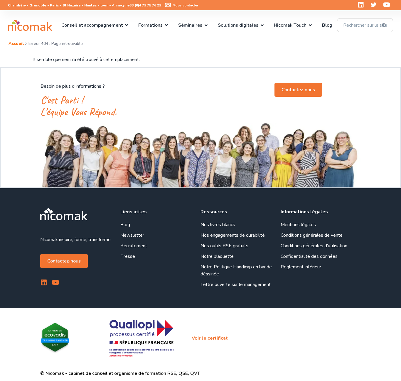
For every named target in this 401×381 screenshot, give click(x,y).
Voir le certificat (210, 338)
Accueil (16, 43)
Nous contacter (185, 5)
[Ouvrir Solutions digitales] (262, 25)
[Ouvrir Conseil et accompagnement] (126, 25)
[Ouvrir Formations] (166, 25)
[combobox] (365, 25)
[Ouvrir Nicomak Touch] (310, 25)
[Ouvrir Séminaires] (206, 25)
